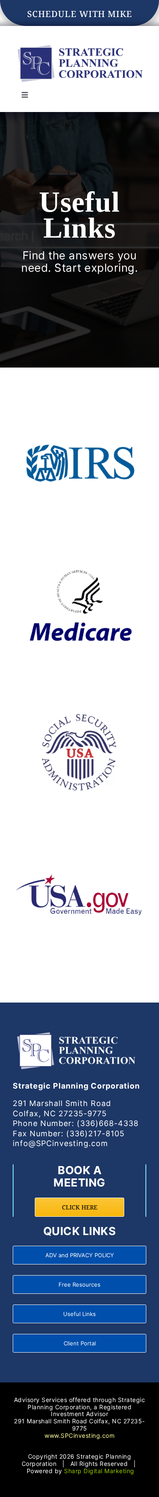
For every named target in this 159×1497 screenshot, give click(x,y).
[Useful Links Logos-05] (79, 545)
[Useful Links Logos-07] (79, 831)
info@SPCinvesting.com (60, 1143)
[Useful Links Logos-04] (79, 403)
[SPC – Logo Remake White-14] (76, 1031)
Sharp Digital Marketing (99, 1470)
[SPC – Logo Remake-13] (79, 44)
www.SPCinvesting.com (79, 1435)
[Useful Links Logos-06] (79, 688)
